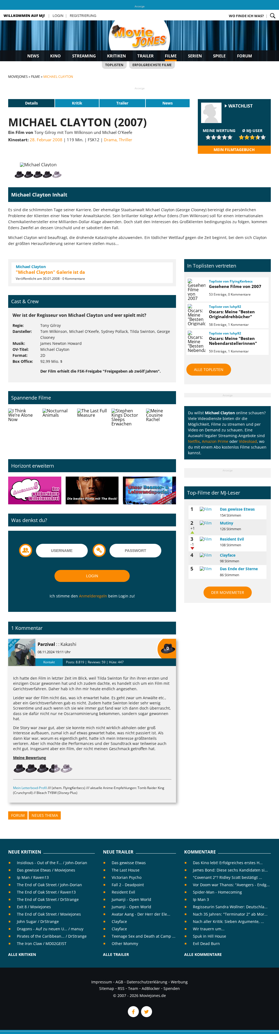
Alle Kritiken (22, 954)
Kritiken (116, 56)
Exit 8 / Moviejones (34, 906)
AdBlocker (151, 988)
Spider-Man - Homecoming (217, 892)
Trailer (145, 56)
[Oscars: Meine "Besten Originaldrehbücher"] (195, 315)
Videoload (248, 441)
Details (31, 103)
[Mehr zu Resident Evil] (208, 539)
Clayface (227, 555)
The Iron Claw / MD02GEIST (41, 943)
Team (133, 988)
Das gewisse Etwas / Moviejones (46, 870)
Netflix (194, 441)
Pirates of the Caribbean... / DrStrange (52, 936)
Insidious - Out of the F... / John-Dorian (52, 862)
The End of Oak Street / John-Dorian (49, 884)
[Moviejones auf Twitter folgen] (146, 1015)
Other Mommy (125, 943)
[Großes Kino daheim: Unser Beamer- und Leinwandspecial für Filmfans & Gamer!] (149, 491)
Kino (55, 56)
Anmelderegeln (93, 596)
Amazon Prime (215, 441)
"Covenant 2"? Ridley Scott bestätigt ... (227, 877)
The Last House (126, 870)
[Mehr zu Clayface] (208, 555)
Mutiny (226, 523)
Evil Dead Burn (206, 943)
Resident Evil (232, 539)
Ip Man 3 (201, 899)
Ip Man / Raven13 (33, 877)
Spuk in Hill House (209, 936)
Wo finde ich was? (246, 15)
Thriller (125, 139)
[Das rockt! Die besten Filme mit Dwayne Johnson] (92, 491)
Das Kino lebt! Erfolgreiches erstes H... (228, 862)
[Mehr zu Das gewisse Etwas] (208, 509)
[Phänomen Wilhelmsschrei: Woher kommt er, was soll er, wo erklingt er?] (34, 491)
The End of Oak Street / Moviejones (49, 914)
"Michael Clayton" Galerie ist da (50, 272)
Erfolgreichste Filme (152, 65)
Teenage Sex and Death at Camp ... (143, 936)
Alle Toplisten (208, 369)
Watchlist (240, 106)
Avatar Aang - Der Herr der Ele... (141, 914)
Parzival (46, 644)
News (33, 56)
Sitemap (106, 988)
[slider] (219, 137)
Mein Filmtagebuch (234, 149)
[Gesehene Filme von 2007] (195, 289)
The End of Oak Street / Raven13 (46, 892)
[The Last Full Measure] (92, 430)
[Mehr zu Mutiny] (208, 523)
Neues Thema (45, 815)
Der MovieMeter (227, 592)
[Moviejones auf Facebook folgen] (133, 1015)
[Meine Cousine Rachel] (161, 430)
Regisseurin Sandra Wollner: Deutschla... (230, 906)
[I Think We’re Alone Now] (23, 430)
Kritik (77, 103)
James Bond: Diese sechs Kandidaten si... (230, 870)
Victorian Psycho (126, 877)
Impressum (101, 981)
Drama (110, 139)
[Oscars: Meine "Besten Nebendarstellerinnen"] (195, 341)
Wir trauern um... (209, 928)
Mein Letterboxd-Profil (30, 788)
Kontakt (49, 662)
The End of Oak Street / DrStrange (48, 899)
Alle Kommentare (203, 954)
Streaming (84, 56)
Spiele (219, 56)
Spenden (171, 988)
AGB (119, 981)
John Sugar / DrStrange (38, 921)
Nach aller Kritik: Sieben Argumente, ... (228, 921)
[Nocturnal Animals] (57, 430)
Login (58, 15)
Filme (171, 56)
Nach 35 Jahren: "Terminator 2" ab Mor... (230, 914)
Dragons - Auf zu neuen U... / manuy (50, 928)
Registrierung (83, 15)
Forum (244, 56)
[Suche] (272, 15)
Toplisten (114, 65)
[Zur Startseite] (139, 40)
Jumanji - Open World (131, 899)
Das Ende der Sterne (239, 568)
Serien (195, 56)
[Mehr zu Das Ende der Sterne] (208, 568)
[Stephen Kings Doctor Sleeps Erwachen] (126, 430)
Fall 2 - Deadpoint (128, 884)
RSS (121, 988)
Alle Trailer (116, 954)
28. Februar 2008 (46, 139)
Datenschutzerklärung (147, 981)
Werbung (179, 981)
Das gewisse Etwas (237, 509)
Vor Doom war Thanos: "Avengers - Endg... (231, 884)
